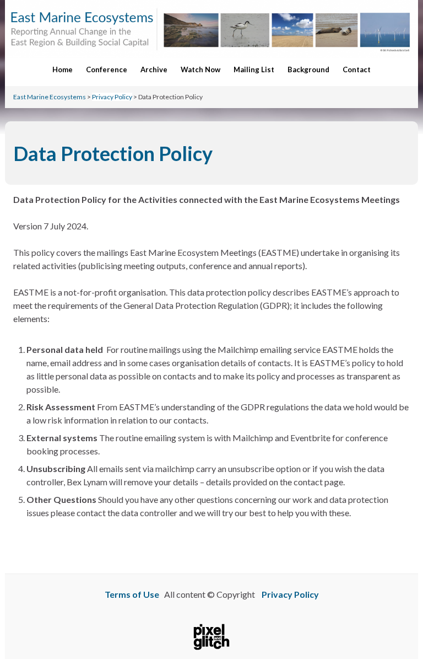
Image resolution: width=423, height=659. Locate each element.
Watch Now (200, 69)
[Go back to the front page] (211, 29)
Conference (106, 69)
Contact (357, 69)
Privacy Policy (112, 97)
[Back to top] (398, 620)
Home (62, 69)
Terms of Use (132, 594)
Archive (153, 69)
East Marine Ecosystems (49, 97)
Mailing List (254, 69)
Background (308, 69)
